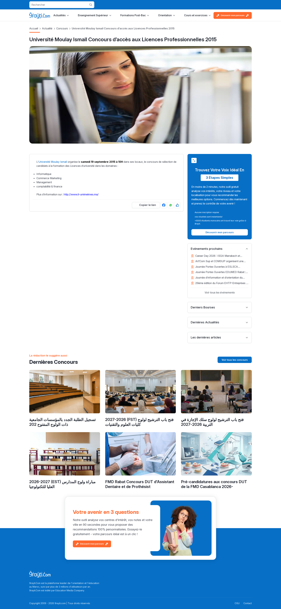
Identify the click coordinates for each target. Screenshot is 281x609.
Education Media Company (69, 590)
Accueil (33, 28)
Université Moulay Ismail (52, 161)
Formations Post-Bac (133, 15)
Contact (247, 603)
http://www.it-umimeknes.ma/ (81, 194)
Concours (62, 28)
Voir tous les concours (235, 359)
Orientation (165, 15)
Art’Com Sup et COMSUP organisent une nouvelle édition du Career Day (219, 261)
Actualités (59, 15)
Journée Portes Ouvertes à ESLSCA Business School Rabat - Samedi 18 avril (219, 267)
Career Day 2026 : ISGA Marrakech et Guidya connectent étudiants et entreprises (220, 256)
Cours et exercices (195, 15)
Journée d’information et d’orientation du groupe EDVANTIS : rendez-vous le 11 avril (220, 278)
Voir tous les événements (220, 292)
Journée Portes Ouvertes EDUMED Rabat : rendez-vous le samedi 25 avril (220, 272)
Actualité (47, 28)
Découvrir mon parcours (232, 15)
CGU (237, 603)
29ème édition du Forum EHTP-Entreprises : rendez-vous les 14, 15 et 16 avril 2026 (221, 283)
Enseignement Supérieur (93, 15)
